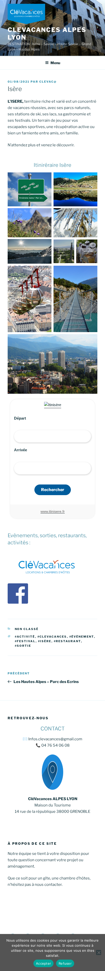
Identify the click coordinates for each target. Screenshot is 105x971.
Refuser (65, 963)
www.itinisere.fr (53, 511)
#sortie (23, 646)
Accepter (43, 963)
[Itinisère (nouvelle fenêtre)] (52, 405)
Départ (20, 418)
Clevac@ (48, 81)
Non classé (27, 629)
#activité (25, 636)
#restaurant (67, 641)
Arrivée (20, 450)
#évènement (81, 636)
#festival (25, 641)
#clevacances (52, 636)
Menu (55, 63)
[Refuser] (98, 952)
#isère (44, 641)
